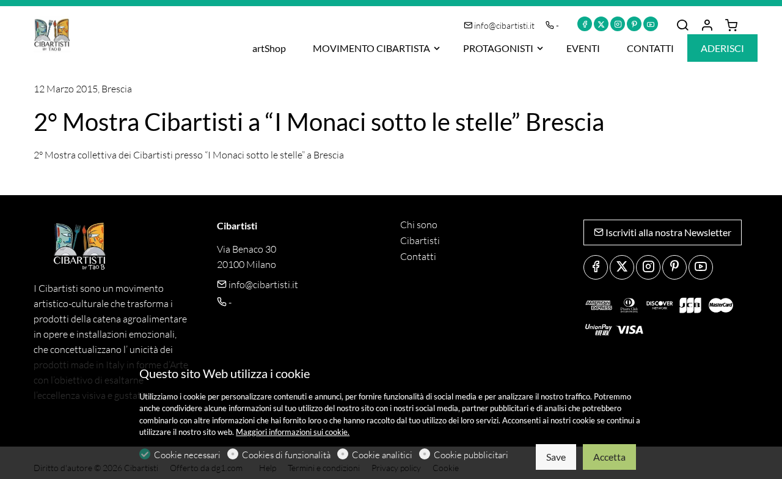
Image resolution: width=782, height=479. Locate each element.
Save (556, 456)
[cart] (731, 25)
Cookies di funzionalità (286, 455)
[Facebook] (584, 24)
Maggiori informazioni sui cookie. (292, 432)
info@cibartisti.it (504, 25)
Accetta (609, 456)
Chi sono (418, 224)
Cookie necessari (187, 455)
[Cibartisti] (85, 33)
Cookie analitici (382, 455)
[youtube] (650, 24)
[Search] (682, 25)
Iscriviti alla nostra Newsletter (667, 232)
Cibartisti (420, 240)
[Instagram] (617, 24)
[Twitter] (601, 24)
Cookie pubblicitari (471, 455)
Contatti (418, 256)
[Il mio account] (707, 25)
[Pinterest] (634, 24)
